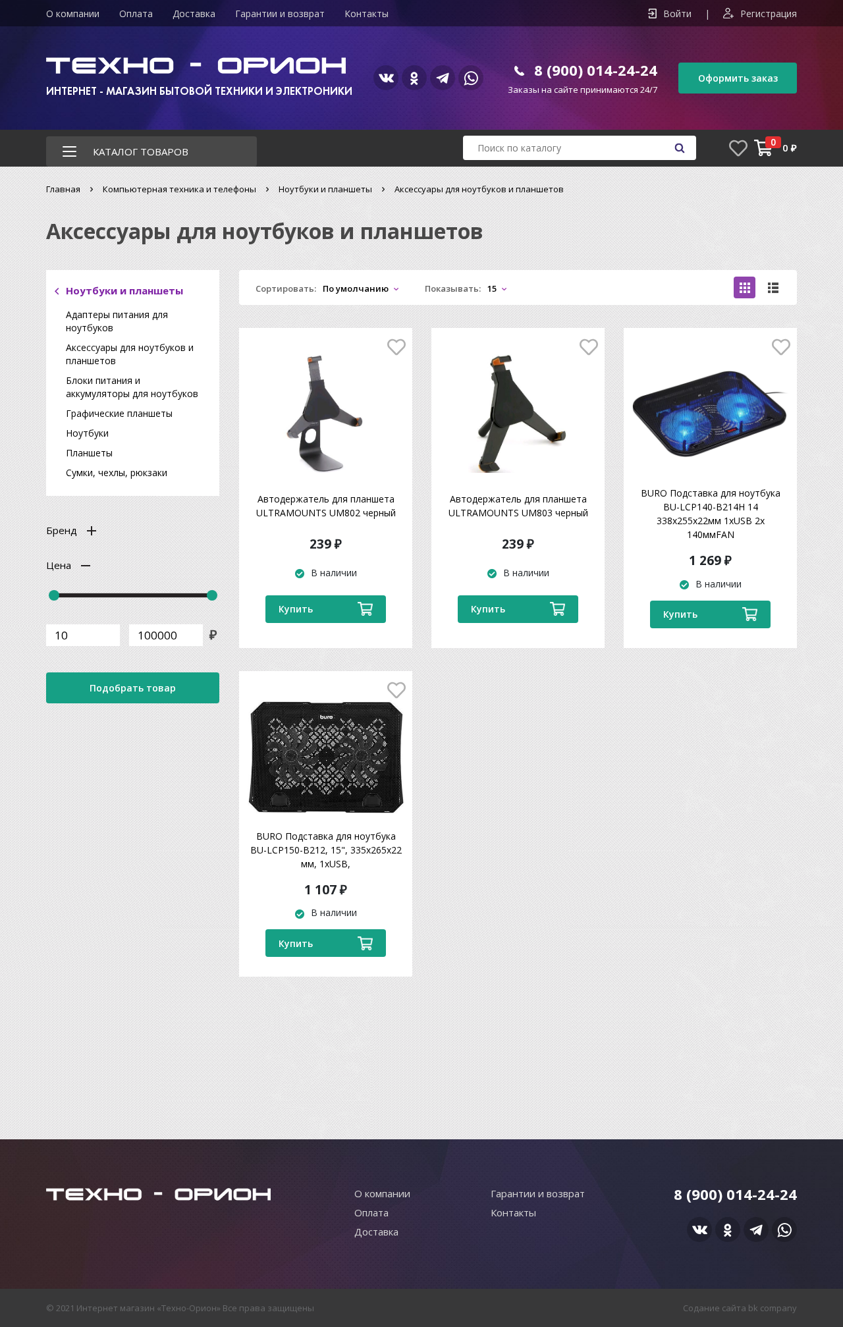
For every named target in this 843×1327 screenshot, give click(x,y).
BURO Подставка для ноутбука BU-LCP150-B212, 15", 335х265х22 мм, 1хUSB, (326, 850)
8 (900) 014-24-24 (595, 70)
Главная (63, 189)
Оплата (136, 13)
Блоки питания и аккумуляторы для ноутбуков (132, 387)
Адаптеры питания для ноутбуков (117, 321)
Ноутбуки (87, 433)
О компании (72, 13)
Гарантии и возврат (280, 13)
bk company (772, 1308)
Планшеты (89, 453)
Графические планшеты (119, 413)
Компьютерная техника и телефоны (179, 189)
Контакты (366, 13)
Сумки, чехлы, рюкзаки (116, 472)
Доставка (194, 13)
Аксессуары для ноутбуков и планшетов (130, 354)
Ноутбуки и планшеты (325, 189)
